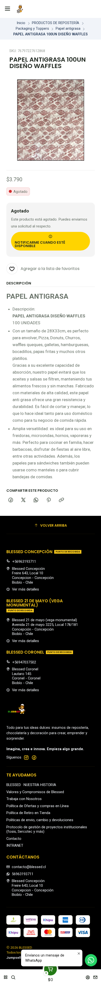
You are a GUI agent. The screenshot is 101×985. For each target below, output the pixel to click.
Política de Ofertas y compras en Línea (37, 806)
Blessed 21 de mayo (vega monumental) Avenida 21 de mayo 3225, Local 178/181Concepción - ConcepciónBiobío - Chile (45, 627)
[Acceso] (88, 976)
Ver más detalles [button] (25, 589)
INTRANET (14, 845)
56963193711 (22, 874)
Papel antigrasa (68, 28)
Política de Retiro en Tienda (28, 813)
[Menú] (7, 9)
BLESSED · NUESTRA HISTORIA (31, 785)
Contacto (13, 838)
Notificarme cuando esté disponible (40, 244)
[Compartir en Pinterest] (48, 500)
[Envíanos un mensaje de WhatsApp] (91, 960)
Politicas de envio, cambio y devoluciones (39, 820)
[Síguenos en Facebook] (34, 757)
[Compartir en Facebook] (10, 500)
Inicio (21, 23)
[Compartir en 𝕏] (23, 500)
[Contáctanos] (95, 976)
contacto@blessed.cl (29, 867)
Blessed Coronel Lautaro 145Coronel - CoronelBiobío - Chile (26, 676)
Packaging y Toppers (32, 28)
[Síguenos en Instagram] (26, 757)
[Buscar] (13, 976)
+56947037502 (24, 662)
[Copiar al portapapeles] (61, 500)
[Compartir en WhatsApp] (36, 500)
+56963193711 (24, 561)
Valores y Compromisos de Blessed (35, 792)
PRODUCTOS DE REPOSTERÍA (55, 23)
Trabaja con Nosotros (24, 799)
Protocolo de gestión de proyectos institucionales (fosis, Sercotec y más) (46, 829)
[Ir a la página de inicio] (20, 9)
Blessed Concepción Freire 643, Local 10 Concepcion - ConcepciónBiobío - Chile (33, 575)
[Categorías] (5, 976)
